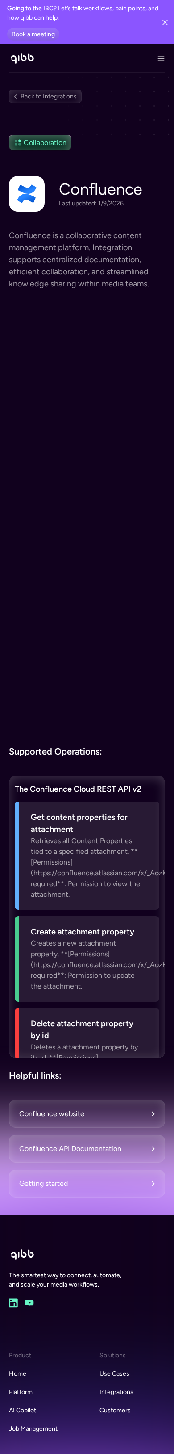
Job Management (33, 1429)
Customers (115, 1410)
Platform (21, 1392)
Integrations (116, 1392)
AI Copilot (22, 1410)
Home (17, 1373)
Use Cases (114, 1373)
